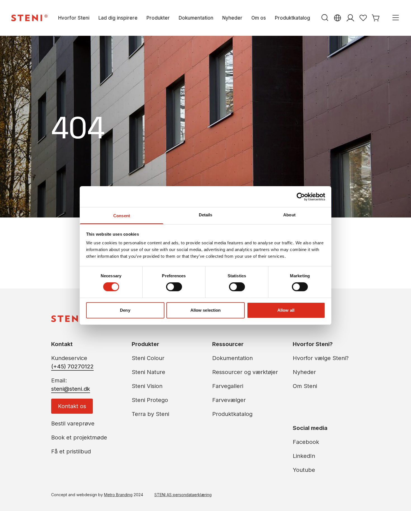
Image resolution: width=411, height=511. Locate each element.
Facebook (306, 442)
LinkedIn (304, 456)
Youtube (304, 470)
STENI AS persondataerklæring (183, 494)
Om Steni (305, 386)
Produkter (158, 18)
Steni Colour (148, 358)
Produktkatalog (292, 18)
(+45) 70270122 (72, 366)
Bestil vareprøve (73, 423)
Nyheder (232, 18)
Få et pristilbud (71, 451)
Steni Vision (147, 386)
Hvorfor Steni (73, 18)
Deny (125, 310)
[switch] (174, 286)
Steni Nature (148, 372)
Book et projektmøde (79, 437)
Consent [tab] (121, 215)
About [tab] (289, 214)
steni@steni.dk (70, 388)
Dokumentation (196, 18)
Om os (258, 18)
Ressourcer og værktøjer (245, 372)
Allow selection (205, 310)
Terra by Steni (150, 414)
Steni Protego (150, 400)
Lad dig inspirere (118, 18)
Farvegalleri (227, 386)
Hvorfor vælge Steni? (321, 358)
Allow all (285, 310)
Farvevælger (229, 400)
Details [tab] (205, 214)
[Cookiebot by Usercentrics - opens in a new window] (300, 196)
